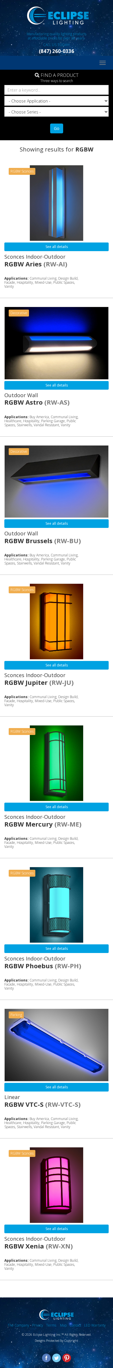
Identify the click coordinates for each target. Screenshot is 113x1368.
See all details (56, 246)
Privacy (37, 1325)
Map (63, 1325)
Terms (51, 1325)
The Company (18, 1325)
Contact (75, 1325)
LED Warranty (95, 1325)
